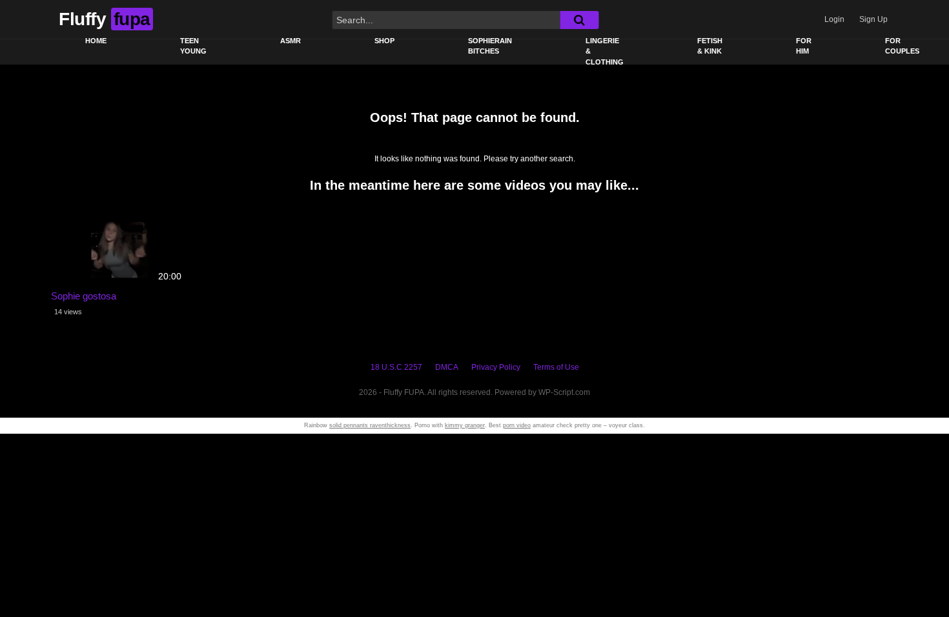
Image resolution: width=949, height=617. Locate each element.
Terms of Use (556, 367)
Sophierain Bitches (490, 46)
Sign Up (873, 19)
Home (96, 41)
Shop (384, 41)
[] (579, 20)
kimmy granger (465, 425)
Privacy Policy (495, 367)
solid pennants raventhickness (370, 425)
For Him (803, 46)
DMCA (446, 367)
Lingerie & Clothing (605, 51)
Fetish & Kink (709, 46)
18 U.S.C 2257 (396, 367)
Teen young (193, 46)
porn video (517, 425)
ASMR (290, 41)
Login (834, 19)
